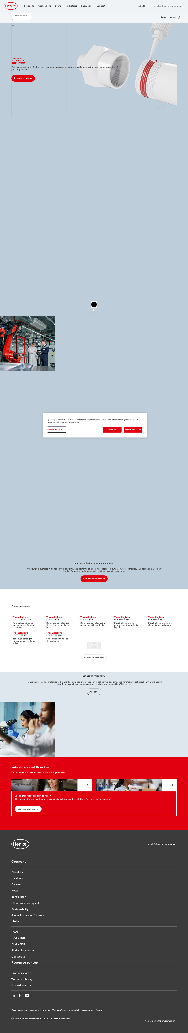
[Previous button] (90, 645)
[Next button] (97, 645)
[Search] (14, 20)
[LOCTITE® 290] (60, 638)
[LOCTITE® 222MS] (26, 623)
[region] (95, 425)
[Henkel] (20, 844)
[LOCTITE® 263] (128, 623)
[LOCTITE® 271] (162, 623)
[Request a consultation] (51, 785)
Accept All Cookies (133, 429)
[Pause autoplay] (94, 304)
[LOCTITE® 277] (26, 638)
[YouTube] (27, 995)
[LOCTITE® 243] (94, 623)
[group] (94, 169)
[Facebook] (19, 995)
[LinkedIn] (13, 995)
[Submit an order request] (136, 785)
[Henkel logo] (11, 6)
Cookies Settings (54, 429)
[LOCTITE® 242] (60, 623)
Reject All (112, 429)
